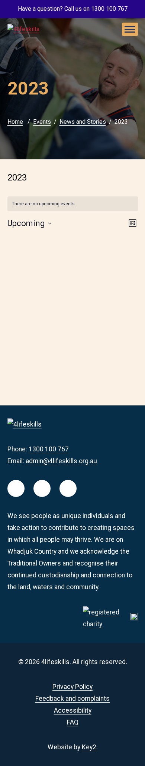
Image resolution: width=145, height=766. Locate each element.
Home (15, 121)
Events (42, 121)
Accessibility (72, 710)
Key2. (90, 747)
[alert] (72, 204)
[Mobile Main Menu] (130, 29)
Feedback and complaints (72, 698)
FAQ (72, 722)
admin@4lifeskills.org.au (61, 461)
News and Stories (82, 121)
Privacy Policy (72, 686)
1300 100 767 (49, 449)
